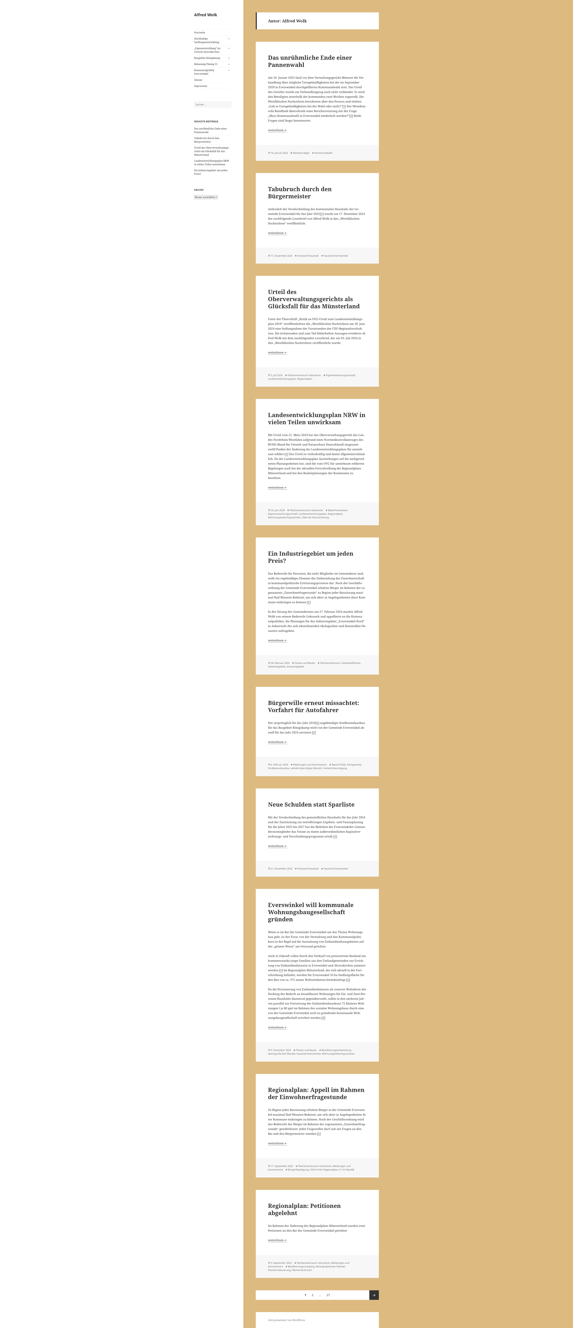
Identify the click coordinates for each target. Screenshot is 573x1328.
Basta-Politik (339, 764)
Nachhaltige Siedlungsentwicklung (206, 40)
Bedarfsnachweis (338, 510)
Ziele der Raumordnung (315, 517)
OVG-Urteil (316, 1169)
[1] (344, 106)
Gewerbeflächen (351, 663)
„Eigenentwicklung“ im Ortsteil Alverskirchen (207, 50)
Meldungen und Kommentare (310, 764)
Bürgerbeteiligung (298, 1169)
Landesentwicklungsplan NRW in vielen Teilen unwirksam (316, 418)
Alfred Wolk (205, 14)
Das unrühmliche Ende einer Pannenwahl (310, 61)
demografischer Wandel (281, 1053)
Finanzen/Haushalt (308, 255)
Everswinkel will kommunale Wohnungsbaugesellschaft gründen (310, 912)
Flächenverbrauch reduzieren (304, 375)
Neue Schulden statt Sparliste (311, 804)
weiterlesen (277, 130)
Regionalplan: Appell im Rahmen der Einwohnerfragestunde (316, 1093)
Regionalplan (304, 378)
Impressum (200, 86)
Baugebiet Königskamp (207, 58)
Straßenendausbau (279, 768)
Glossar (198, 80)
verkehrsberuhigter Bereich (306, 768)
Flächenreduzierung (279, 1270)
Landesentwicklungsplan (282, 378)
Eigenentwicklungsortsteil (340, 375)
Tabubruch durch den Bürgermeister (300, 192)
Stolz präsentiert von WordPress (286, 1320)
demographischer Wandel (330, 1266)
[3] (323, 1018)
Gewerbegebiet (276, 666)
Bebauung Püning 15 (206, 64)
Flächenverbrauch (330, 663)
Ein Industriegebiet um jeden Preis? (310, 556)
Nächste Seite (374, 1295)
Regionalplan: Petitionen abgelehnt (304, 1209)
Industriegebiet (295, 666)
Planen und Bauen (305, 663)
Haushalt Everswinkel (336, 255)
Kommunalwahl (323, 153)
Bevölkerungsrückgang (301, 1266)
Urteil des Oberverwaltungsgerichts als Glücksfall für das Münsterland (211, 151)
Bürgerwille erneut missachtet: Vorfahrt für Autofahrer (313, 706)
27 (329, 1295)
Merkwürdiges (301, 153)
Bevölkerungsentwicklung (336, 1050)
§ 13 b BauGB (346, 1169)
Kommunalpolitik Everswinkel (204, 72)
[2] (351, 116)
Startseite (199, 32)
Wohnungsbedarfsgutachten (284, 517)
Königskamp (354, 764)
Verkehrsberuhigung (335, 768)
